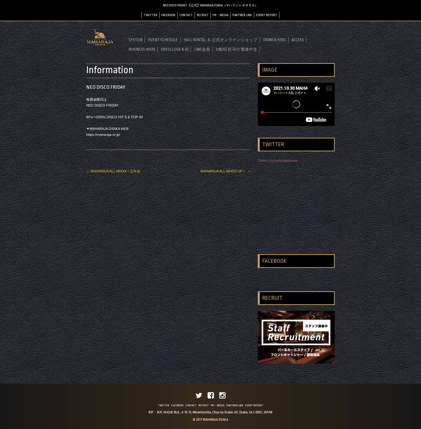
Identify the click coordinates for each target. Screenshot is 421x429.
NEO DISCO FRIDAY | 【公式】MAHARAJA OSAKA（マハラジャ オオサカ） (210, 5)
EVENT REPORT (266, 15)
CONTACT (186, 15)
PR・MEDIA (220, 15)
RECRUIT (203, 15)
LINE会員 (202, 49)
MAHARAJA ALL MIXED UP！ (225, 171)
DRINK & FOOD (274, 40)
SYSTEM (135, 40)
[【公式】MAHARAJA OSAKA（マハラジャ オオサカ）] (100, 45)
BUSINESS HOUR (142, 49)
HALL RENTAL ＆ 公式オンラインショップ (220, 40)
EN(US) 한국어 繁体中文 (236, 49)
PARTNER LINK (242, 15)
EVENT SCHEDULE (163, 40)
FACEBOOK (168, 15)
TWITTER (150, 15)
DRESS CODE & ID (174, 49)
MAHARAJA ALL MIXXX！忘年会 (113, 171)
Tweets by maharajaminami (277, 161)
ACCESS (298, 40)
